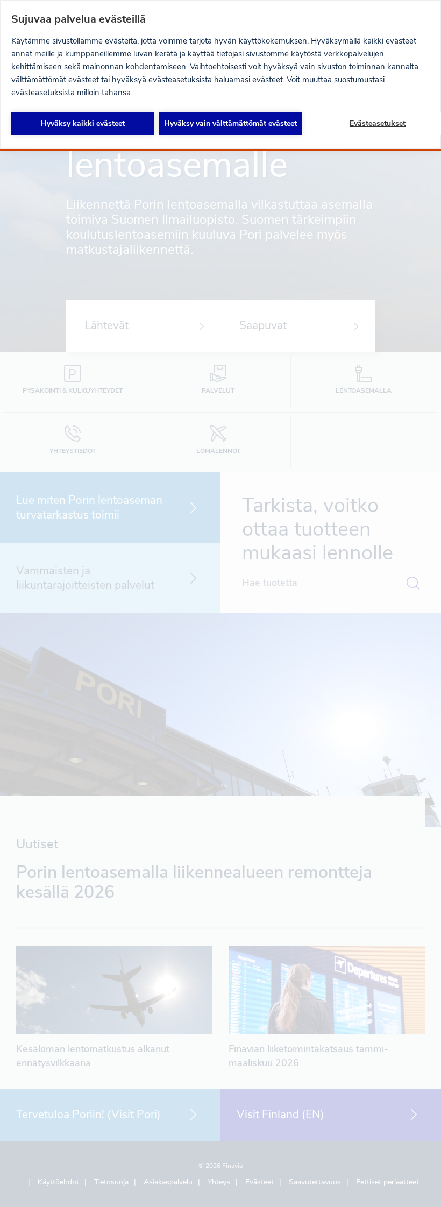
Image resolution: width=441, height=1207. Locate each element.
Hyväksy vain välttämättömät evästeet (230, 123)
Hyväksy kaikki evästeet (83, 123)
